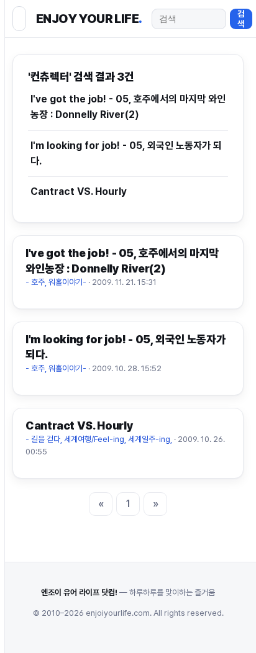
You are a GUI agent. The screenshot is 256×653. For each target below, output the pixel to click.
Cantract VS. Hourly (78, 191)
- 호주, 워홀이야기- (55, 282)
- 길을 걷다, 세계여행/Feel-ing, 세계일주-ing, (98, 439)
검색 (241, 19)
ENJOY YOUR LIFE (89, 18)
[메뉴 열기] (19, 18)
